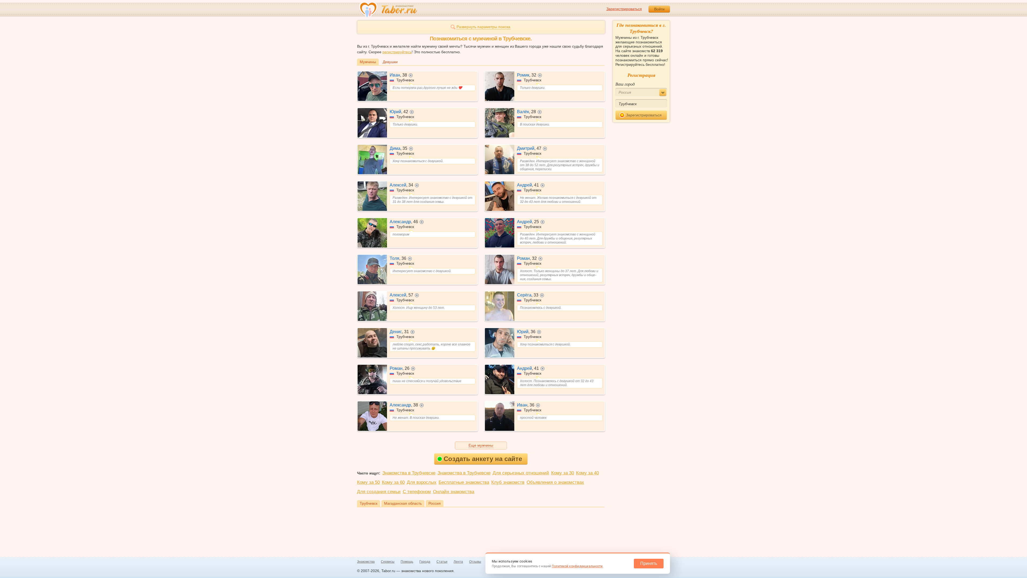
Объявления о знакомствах (555, 482)
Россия (434, 503)
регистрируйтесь (397, 52)
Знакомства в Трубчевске (408, 473)
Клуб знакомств (507, 482)
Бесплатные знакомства (464, 482)
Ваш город (625, 84)
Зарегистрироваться (624, 9)
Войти (659, 9)
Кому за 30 (562, 473)
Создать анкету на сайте (483, 458)
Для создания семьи (379, 491)
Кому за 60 (393, 482)
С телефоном (417, 491)
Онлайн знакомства (453, 491)
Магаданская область (403, 503)
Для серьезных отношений (521, 473)
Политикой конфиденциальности (577, 566)
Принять (648, 563)
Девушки (390, 62)
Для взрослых (421, 482)
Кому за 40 (587, 473)
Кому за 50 (368, 482)
